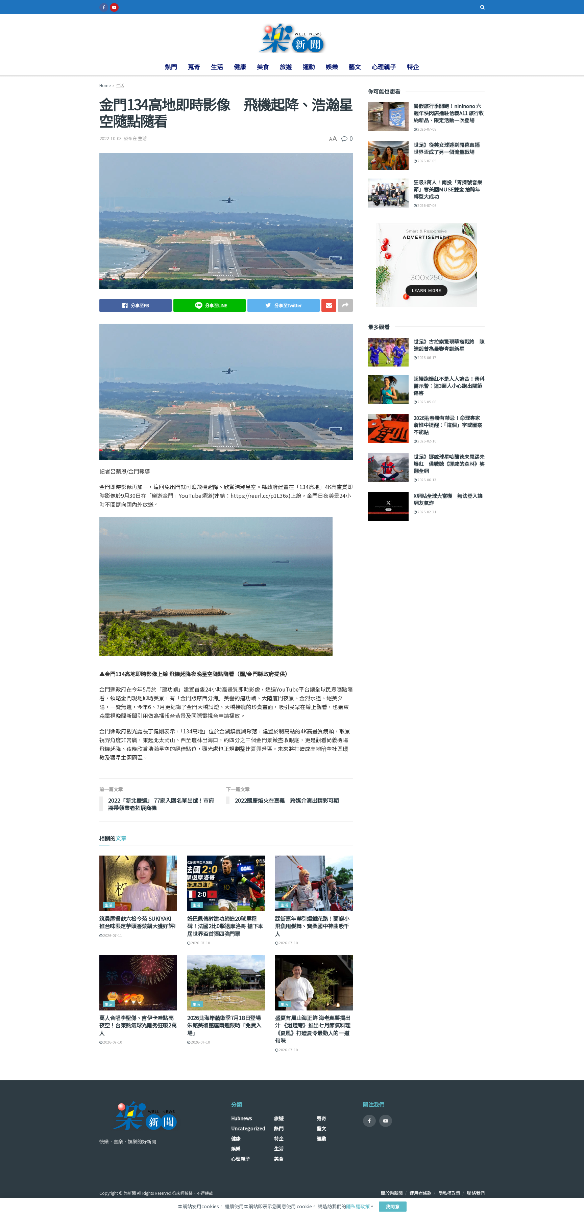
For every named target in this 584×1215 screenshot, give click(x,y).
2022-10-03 (110, 138)
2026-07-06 (426, 205)
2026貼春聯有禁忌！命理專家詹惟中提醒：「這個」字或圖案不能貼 (448, 424)
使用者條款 (421, 1193)
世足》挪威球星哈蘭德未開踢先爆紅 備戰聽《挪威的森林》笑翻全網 (449, 463)
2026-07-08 (426, 129)
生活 (217, 66)
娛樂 (332, 66)
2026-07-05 (426, 160)
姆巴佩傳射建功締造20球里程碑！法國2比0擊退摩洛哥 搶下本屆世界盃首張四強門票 (225, 926)
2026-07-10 (200, 942)
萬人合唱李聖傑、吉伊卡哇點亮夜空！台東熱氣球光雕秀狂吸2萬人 (137, 1025)
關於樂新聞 (392, 1193)
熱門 (171, 66)
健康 (240, 66)
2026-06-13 (426, 479)
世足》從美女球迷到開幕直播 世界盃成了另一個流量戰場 (449, 148)
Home (105, 85)
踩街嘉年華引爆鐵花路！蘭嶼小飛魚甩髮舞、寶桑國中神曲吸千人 (312, 926)
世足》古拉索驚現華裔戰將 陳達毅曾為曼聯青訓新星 (449, 345)
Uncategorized (248, 1128)
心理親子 (384, 66)
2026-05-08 (426, 401)
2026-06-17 (426, 357)
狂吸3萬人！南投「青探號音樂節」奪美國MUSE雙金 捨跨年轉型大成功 (448, 189)
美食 (263, 66)
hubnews (241, 1118)
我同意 (393, 1206)
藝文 (355, 66)
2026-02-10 (426, 440)
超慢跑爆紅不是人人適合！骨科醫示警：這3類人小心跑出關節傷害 (449, 385)
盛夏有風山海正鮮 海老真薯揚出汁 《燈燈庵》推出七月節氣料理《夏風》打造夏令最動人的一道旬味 (312, 1029)
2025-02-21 (426, 511)
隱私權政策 (449, 1193)
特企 (413, 66)
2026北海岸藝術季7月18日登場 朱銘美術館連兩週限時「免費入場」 (224, 1025)
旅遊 (286, 66)
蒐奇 (194, 66)
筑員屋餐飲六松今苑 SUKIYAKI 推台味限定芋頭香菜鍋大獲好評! (137, 922)
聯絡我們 (476, 1193)
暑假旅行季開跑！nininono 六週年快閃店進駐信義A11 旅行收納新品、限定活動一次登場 (449, 113)
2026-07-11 (112, 935)
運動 (309, 66)
